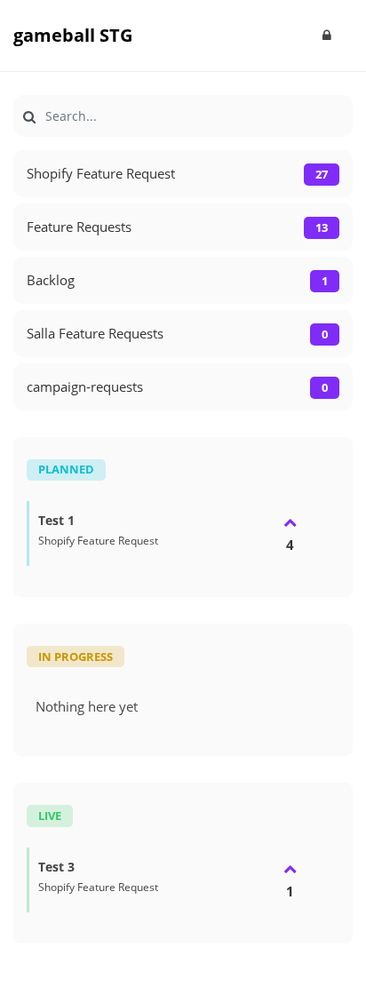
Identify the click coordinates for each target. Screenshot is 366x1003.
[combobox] (183, 116)
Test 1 (56, 520)
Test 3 (56, 866)
